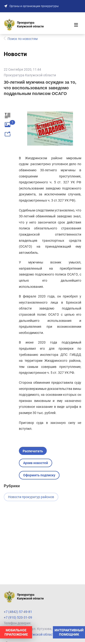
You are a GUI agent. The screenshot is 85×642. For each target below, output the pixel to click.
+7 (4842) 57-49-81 (18, 612)
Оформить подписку (39, 475)
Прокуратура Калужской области (30, 75)
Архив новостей (35, 463)
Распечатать (33, 451)
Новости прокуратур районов (31, 497)
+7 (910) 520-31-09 (18, 617)
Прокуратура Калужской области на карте (37, 634)
